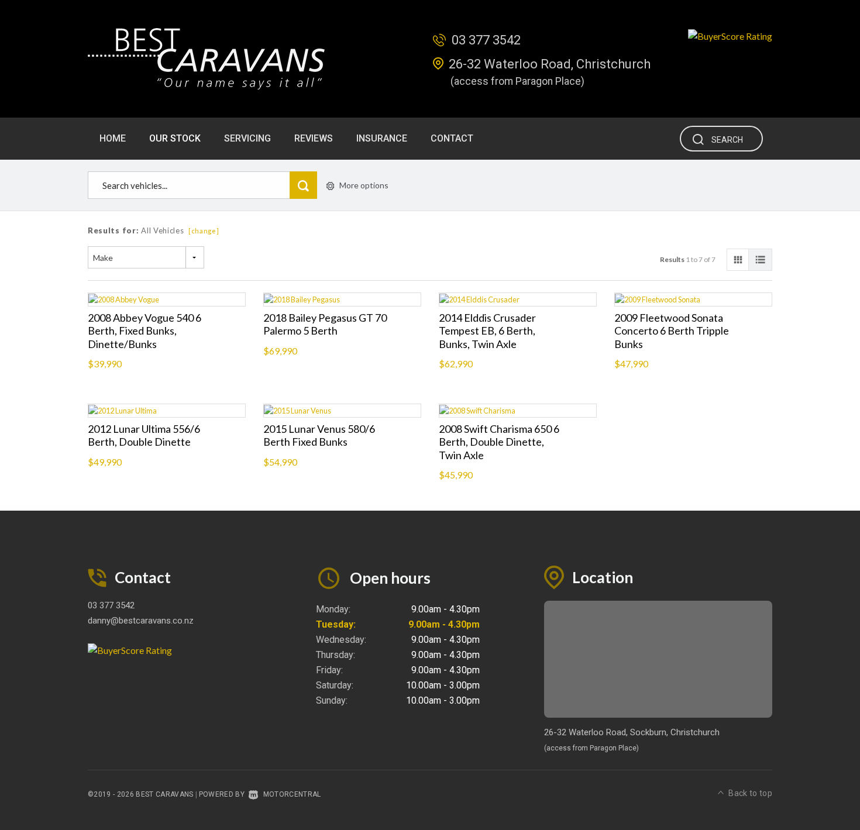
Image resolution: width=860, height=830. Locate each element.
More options (363, 185)
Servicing (247, 138)
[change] (203, 231)
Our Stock (175, 138)
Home (112, 138)
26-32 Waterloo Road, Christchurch (550, 64)
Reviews (313, 138)
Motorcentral (292, 794)
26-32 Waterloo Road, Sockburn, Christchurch (632, 732)
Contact (452, 138)
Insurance (381, 138)
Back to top (750, 793)
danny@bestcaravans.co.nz (141, 620)
